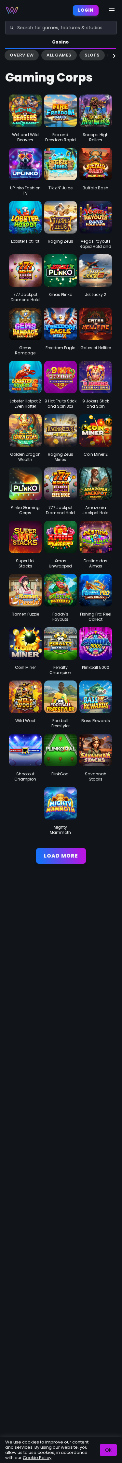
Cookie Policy (37, 1458)
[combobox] (61, 27)
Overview (22, 55)
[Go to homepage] (12, 10)
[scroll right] (114, 56)
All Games (59, 55)
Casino (60, 42)
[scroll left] (8, 56)
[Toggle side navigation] (111, 10)
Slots (92, 55)
